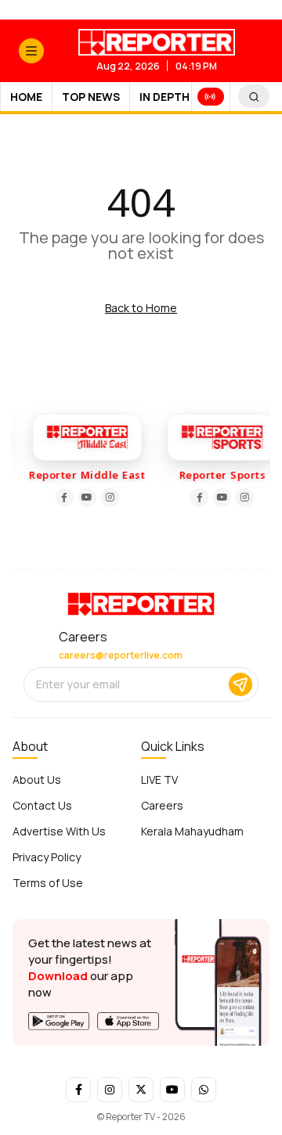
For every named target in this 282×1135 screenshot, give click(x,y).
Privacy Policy (47, 856)
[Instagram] (108, 497)
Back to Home (141, 307)
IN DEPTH (164, 96)
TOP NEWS (91, 96)
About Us (37, 779)
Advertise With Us (59, 831)
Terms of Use (48, 882)
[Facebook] (62, 497)
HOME (26, 96)
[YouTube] (85, 497)
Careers (162, 805)
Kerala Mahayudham (192, 831)
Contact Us (42, 805)
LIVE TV (159, 779)
